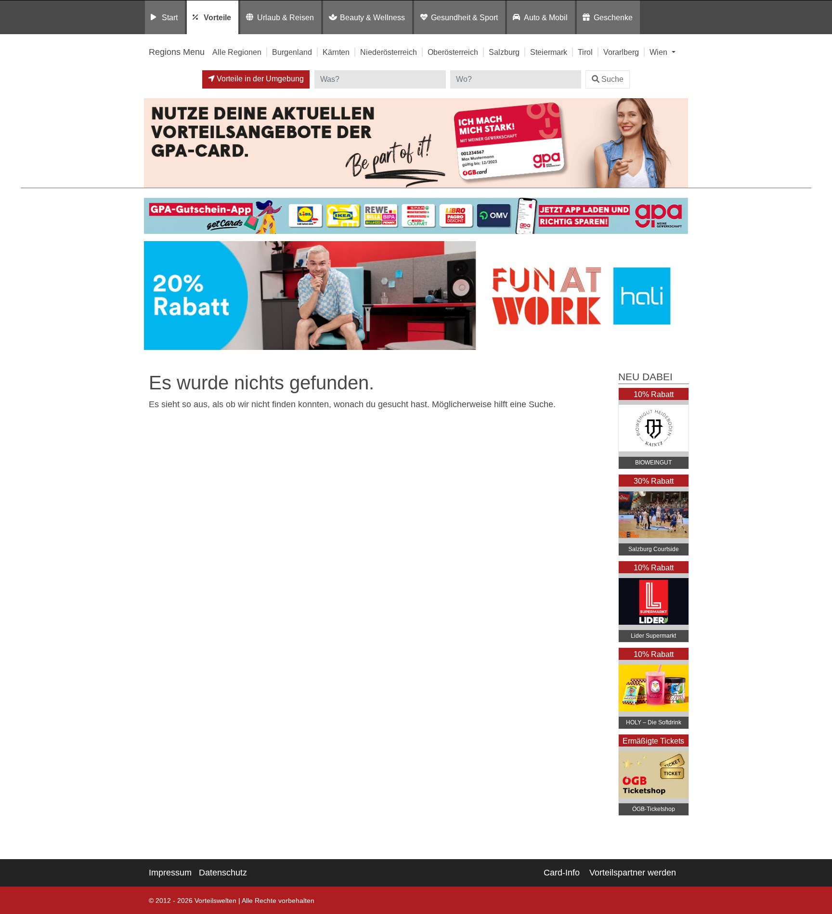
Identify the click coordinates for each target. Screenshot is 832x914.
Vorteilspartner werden (632, 872)
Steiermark (548, 52)
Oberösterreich (453, 52)
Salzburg (504, 52)
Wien (659, 52)
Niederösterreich (388, 52)
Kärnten (336, 52)
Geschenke (613, 17)
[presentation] (153, 298)
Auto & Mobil (546, 17)
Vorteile (217, 17)
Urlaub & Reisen (285, 17)
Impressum (170, 872)
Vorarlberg (621, 52)
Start (170, 17)
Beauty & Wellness (372, 17)
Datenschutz (223, 872)
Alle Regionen (236, 52)
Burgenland (292, 52)
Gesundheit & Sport (464, 17)
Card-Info (562, 872)
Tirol (585, 52)
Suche (612, 79)
